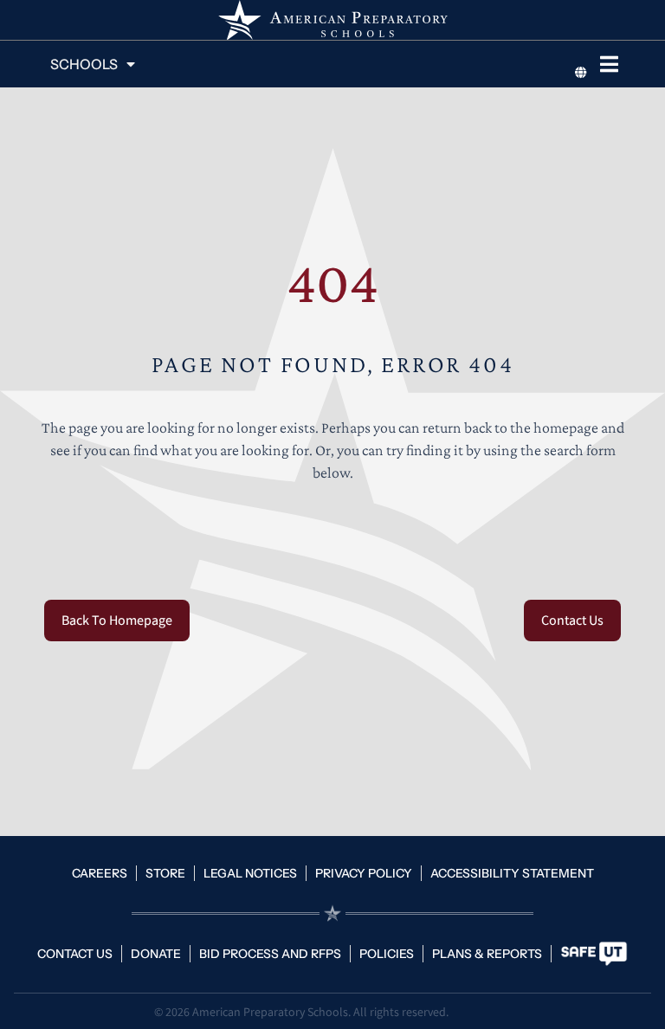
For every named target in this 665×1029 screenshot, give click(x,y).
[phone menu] (609, 64)
